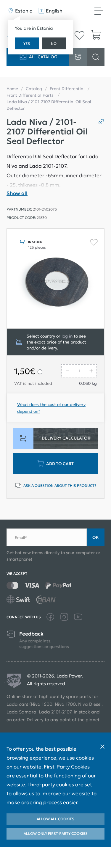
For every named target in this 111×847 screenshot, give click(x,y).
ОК (95, 537)
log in (67, 336)
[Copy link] (99, 121)
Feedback (31, 634)
